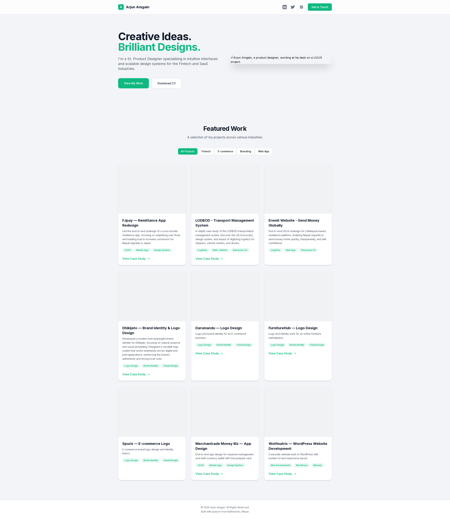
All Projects (188, 151)
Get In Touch (319, 7)
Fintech (206, 151)
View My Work (133, 83)
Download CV (167, 83)
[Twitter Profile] (293, 7)
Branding (245, 151)
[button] (152, 214)
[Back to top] (440, 512)
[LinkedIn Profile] (284, 7)
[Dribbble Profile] (301, 7)
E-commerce (225, 151)
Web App (263, 151)
